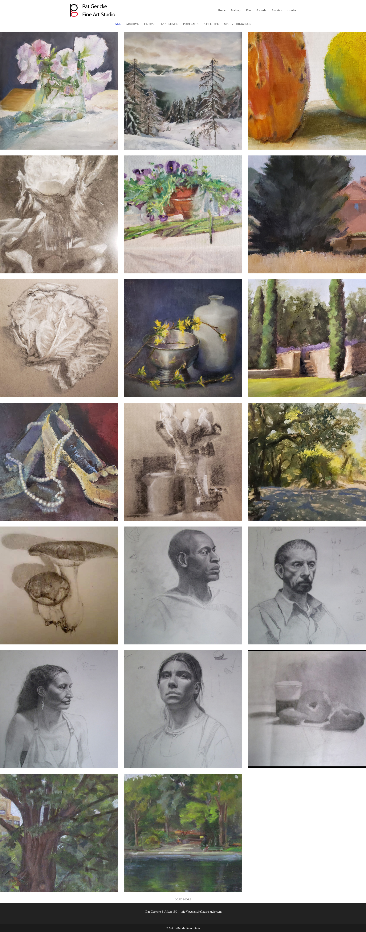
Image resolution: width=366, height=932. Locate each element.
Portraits (191, 23)
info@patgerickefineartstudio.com (201, 911)
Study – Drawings (237, 23)
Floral (149, 23)
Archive (132, 23)
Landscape (169, 23)
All (117, 23)
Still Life (211, 23)
